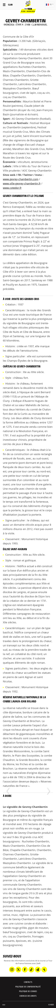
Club (10, 4)
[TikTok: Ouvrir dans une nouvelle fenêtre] (31, 969)
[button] (49, 4)
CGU (3, 1005)
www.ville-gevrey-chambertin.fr (22, 183)
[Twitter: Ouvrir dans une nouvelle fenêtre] (18, 969)
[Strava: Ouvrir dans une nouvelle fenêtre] (44, 969)
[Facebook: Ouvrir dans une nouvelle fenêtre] (25, 969)
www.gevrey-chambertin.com (20, 179)
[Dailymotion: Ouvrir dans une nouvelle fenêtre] (38, 969)
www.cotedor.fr (12, 188)
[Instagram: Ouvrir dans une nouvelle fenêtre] (12, 969)
